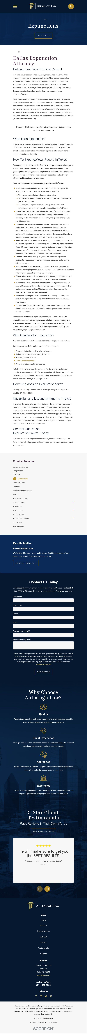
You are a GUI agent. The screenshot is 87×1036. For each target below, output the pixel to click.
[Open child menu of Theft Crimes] (73, 510)
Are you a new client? (21, 631)
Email (15, 622)
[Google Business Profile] (46, 996)
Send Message (43, 672)
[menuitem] (43, 467)
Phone (15, 614)
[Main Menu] (15, 6)
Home (43, 920)
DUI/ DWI (43, 937)
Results (43, 942)
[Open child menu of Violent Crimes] (73, 502)
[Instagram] (41, 996)
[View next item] (47, 889)
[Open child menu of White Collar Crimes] (73, 518)
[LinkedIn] (51, 996)
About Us (43, 925)
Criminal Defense (43, 931)
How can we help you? (22, 640)
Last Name (17, 605)
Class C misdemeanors (25, 361)
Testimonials (43, 948)
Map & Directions (43, 975)
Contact (43, 954)
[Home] (42, 6)
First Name (17, 597)
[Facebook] (36, 996)
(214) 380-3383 (42, 130)
